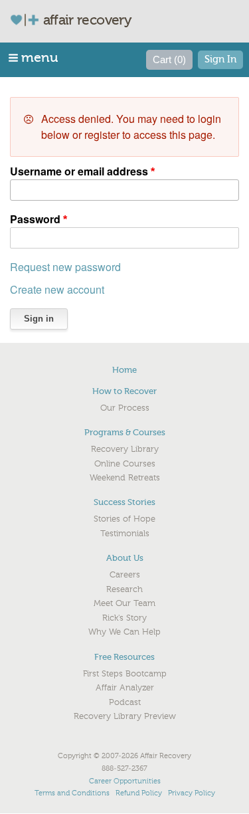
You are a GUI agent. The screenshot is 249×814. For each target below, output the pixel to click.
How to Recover (124, 391)
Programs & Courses (124, 432)
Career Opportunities (125, 781)
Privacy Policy (191, 793)
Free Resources (124, 657)
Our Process (124, 408)
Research (124, 589)
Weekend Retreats (125, 477)
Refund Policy (139, 793)
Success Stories (124, 502)
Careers (125, 574)
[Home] (30, 19)
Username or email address (79, 171)
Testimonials (124, 533)
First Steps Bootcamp (125, 673)
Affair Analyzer (125, 687)
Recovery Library (125, 449)
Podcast (125, 702)
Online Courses (124, 463)
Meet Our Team (124, 603)
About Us (124, 558)
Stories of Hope (124, 519)
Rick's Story (124, 618)
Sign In (220, 59)
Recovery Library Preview (125, 716)
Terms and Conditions (72, 793)
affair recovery (87, 20)
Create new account (57, 289)
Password (35, 219)
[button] (34, 57)
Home (124, 370)
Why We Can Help (124, 632)
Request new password (65, 266)
